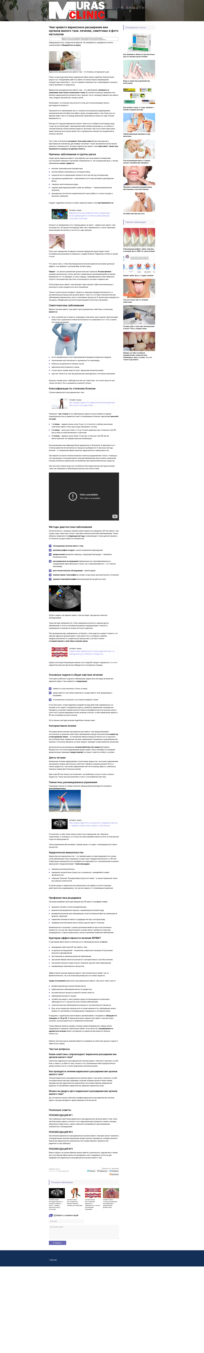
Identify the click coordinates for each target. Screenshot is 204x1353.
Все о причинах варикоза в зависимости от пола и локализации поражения (92, 1205)
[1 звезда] (50, 1171)
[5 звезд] (57, 1171)
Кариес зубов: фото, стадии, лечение (138, 276)
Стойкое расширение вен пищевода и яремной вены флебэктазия (110, 1204)
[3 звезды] (53, 1171)
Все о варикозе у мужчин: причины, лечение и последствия (74, 1203)
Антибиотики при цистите (133, 214)
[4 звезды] (55, 1171)
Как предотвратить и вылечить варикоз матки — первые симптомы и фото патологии (56, 1205)
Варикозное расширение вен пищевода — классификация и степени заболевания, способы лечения (90, 216)
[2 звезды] (51, 1171)
